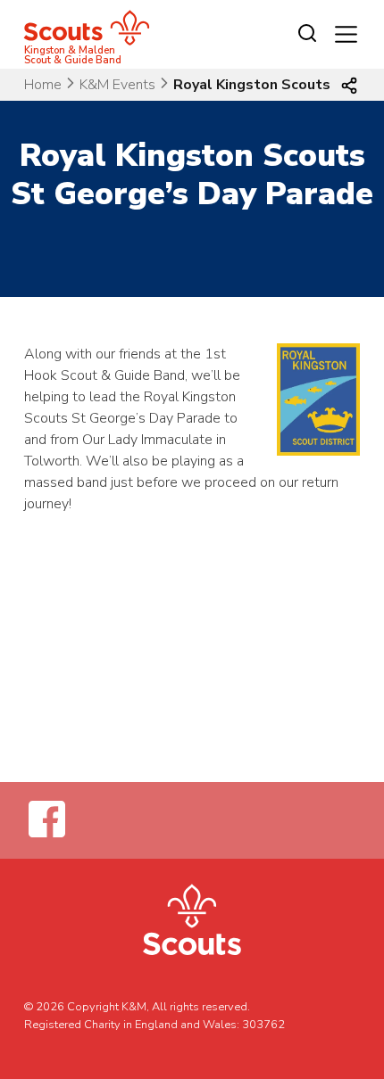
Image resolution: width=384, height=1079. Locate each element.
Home (43, 85)
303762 (263, 1025)
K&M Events (117, 85)
